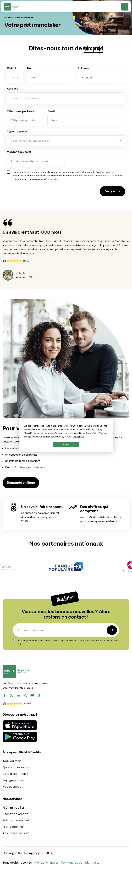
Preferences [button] (78, 436)
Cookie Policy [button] (92, 433)
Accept (66, 444)
